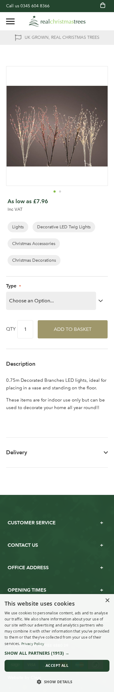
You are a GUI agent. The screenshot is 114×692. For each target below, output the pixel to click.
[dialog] (57, 643)
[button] (54, 191)
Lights (18, 227)
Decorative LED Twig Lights (64, 227)
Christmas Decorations (34, 260)
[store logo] (57, 21)
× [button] (107, 600)
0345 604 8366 (35, 5)
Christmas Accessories (33, 243)
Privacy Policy (32, 644)
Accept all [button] (57, 665)
